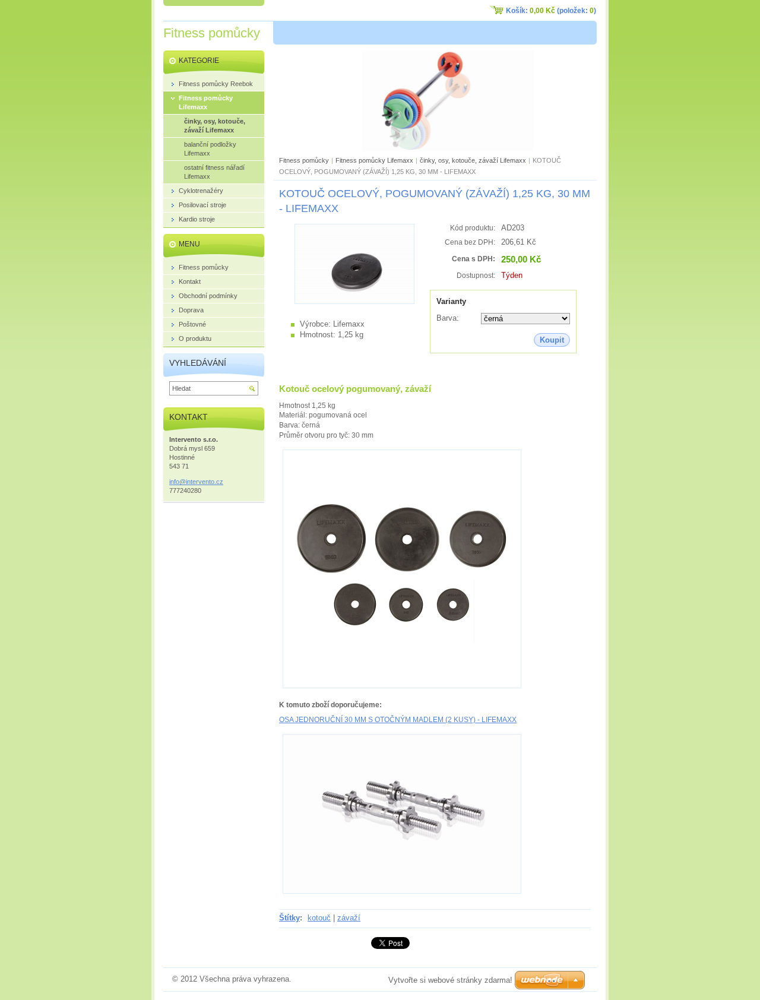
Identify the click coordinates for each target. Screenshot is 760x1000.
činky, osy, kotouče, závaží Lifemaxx (473, 160)
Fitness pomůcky (304, 160)
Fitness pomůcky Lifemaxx (374, 160)
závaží (348, 917)
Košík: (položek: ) (551, 11)
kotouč (319, 917)
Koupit (552, 340)
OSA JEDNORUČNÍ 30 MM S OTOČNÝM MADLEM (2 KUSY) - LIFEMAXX (398, 720)
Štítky (289, 917)
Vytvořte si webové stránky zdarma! (450, 980)
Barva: (447, 318)
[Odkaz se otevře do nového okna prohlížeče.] (354, 301)
